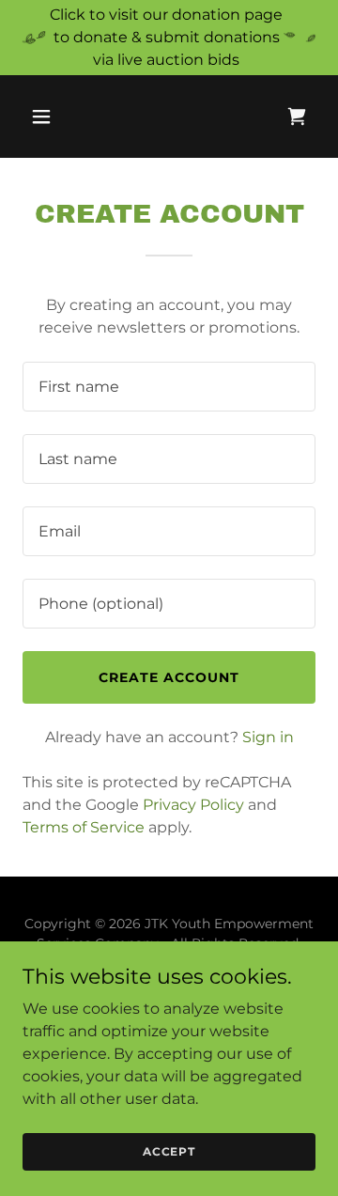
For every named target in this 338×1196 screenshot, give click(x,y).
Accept (169, 1151)
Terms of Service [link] (84, 827)
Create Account (169, 677)
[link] (296, 116)
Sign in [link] (268, 737)
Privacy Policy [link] (193, 805)
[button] (56, 116)
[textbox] (169, 387)
